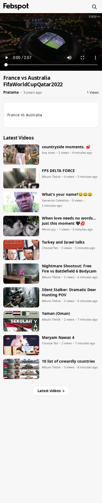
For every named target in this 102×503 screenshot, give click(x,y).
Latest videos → (51, 390)
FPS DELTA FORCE (58, 170)
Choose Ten (50, 248)
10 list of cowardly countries (68, 361)
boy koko (48, 153)
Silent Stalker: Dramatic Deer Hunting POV (69, 292)
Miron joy (49, 229)
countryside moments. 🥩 (66, 146)
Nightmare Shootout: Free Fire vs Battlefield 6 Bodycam (69, 269)
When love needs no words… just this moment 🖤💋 (69, 221)
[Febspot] (16, 6)
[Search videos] (94, 6)
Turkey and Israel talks (63, 242)
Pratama (11, 92)
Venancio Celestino (55, 200)
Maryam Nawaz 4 (58, 337)
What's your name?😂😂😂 (67, 194)
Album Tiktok (51, 177)
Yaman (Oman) (56, 313)
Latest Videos (18, 138)
